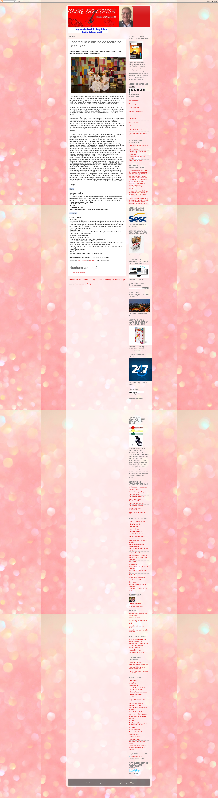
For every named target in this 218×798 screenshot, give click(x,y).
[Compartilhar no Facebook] (106, 260)
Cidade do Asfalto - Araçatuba (138, 692)
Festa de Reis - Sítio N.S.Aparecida (135, 509)
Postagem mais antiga (115, 280)
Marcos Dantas (133, 720)
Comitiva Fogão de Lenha (136, 503)
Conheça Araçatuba (135, 618)
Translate (142, 394)
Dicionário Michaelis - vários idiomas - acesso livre (137, 640)
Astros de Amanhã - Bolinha (137, 521)
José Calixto (132, 561)
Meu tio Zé (132, 727)
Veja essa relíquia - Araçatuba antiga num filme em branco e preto (138, 621)
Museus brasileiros (134, 647)
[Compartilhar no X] (105, 260)
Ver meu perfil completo (136, 606)
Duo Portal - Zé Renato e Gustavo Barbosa (136, 545)
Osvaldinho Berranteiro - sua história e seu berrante (137, 513)
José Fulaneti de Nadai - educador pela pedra (136, 704)
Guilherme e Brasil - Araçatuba (138, 555)
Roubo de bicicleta (134, 118)
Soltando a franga (134, 734)
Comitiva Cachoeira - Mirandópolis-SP (135, 500)
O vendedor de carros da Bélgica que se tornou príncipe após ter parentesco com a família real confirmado (138, 193)
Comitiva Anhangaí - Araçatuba (138, 492)
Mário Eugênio (133, 564)
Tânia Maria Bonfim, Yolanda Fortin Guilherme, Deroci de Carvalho (137, 747)
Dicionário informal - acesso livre (138, 664)
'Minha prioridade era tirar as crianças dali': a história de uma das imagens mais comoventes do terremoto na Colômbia (138, 178)
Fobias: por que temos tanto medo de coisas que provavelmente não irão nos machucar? (137, 186)
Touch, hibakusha (134, 100)
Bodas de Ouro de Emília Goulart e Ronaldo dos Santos (139, 688)
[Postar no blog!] (103, 260)
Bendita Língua (133, 149)
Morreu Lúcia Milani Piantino (137, 732)
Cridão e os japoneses (135, 694)
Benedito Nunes (133, 685)
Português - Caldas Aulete (136, 652)
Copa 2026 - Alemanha (136, 111)
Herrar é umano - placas (136, 160)
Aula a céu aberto (134, 126)
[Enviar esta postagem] (98, 260)
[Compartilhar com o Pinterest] (108, 260)
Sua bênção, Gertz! (134, 737)
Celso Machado (133, 526)
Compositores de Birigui (136, 531)
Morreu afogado (133, 104)
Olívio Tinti (132, 574)
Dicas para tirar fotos (135, 662)
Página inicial (98, 280)
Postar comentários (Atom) (83, 284)
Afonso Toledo (133, 680)
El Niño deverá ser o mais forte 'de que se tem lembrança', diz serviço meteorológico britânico (138, 172)
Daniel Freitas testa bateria (137, 534)
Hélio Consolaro (135, 603)
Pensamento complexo (135, 115)
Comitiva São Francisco (136, 505)
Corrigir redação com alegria (137, 151)
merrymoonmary (116, 783)
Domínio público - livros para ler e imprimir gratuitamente (138, 644)
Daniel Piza (132, 697)
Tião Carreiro (133, 582)
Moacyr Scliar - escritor (135, 729)
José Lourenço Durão (135, 711)
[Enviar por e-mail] (101, 260)
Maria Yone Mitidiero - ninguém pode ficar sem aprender (138, 723)
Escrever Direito (133, 154)
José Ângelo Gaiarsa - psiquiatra (138, 714)
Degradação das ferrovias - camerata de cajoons (137, 537)
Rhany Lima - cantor (135, 579)
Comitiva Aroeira (134, 494)
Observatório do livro (135, 650)
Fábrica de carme (134, 107)
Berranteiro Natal (134, 489)
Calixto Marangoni (134, 524)
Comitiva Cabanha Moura (136, 496)
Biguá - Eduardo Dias (135, 129)
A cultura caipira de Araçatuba (138, 487)
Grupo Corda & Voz (134, 552)
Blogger (132, 783)
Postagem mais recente (79, 280)
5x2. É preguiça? (134, 122)
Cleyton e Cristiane (134, 529)
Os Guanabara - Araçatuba (137, 577)
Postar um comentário (78, 272)
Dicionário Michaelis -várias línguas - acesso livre (137, 667)
